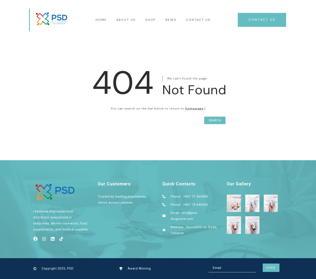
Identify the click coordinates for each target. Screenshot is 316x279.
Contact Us (198, 20)
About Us (126, 20)
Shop (150, 20)
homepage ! (195, 108)
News (170, 20)
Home (101, 20)
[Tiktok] (61, 239)
